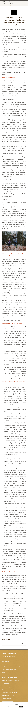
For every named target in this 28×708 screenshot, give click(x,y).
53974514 (6, 672)
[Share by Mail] (23, 643)
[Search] (21, 3)
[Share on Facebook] (5, 643)
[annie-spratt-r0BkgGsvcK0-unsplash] (14, 12)
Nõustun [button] (21, 706)
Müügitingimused (6, 698)
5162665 (6, 683)
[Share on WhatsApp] (11, 643)
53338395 (6, 661)
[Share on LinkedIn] (17, 643)
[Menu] (24, 3)
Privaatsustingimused (7, 701)
